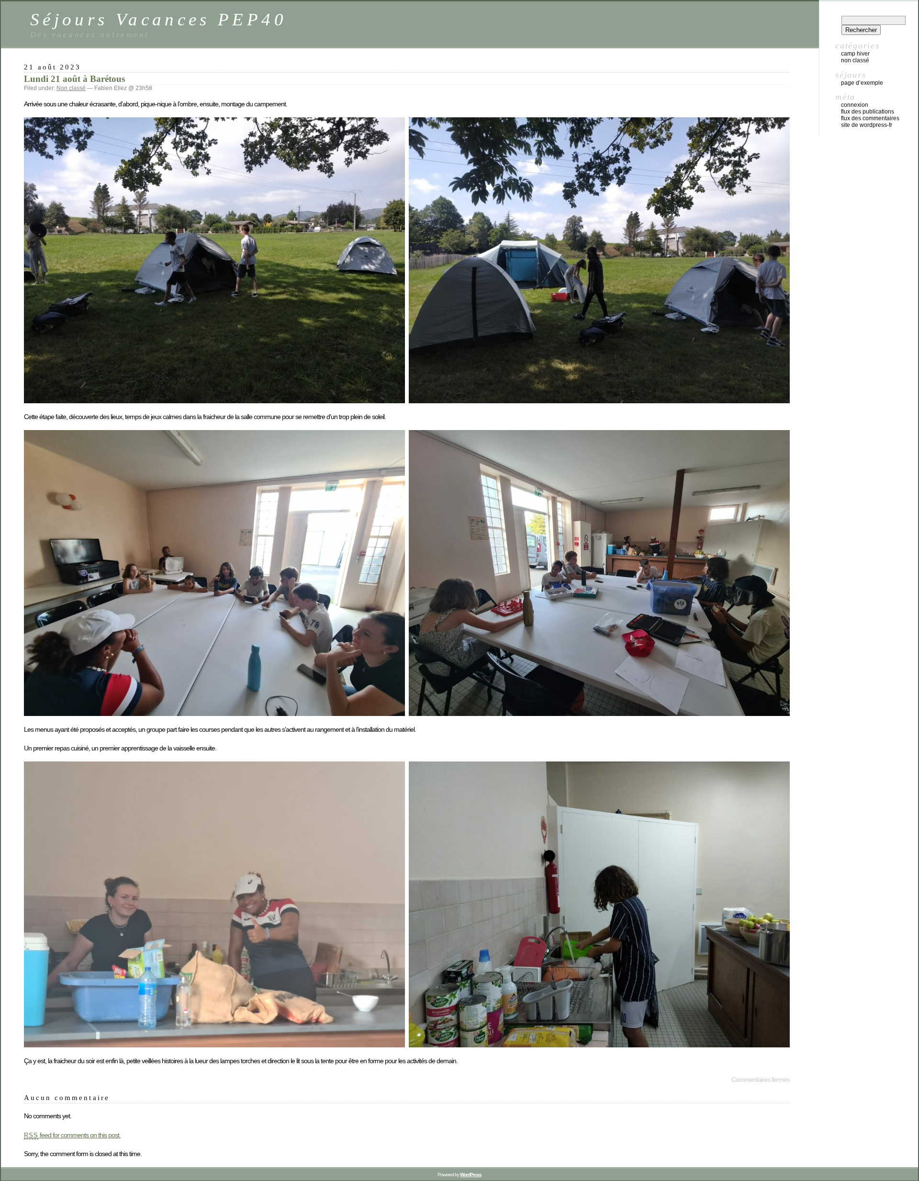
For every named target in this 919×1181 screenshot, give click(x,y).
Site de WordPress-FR (866, 125)
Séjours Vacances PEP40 (158, 19)
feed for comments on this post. (72, 1135)
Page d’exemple (862, 82)
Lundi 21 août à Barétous (74, 79)
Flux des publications (867, 111)
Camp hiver (855, 53)
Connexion (854, 105)
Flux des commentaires (870, 118)
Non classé (71, 88)
